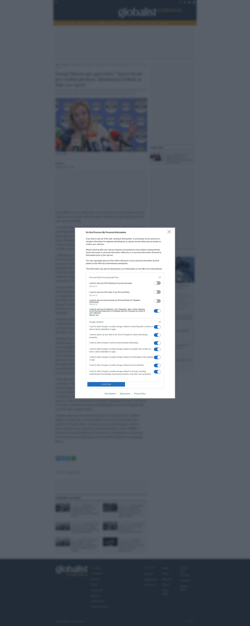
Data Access (125, 394)
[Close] (170, 232)
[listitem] (125, 277)
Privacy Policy (139, 394)
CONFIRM (106, 384)
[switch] (157, 283)
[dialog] (125, 313)
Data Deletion (110, 394)
